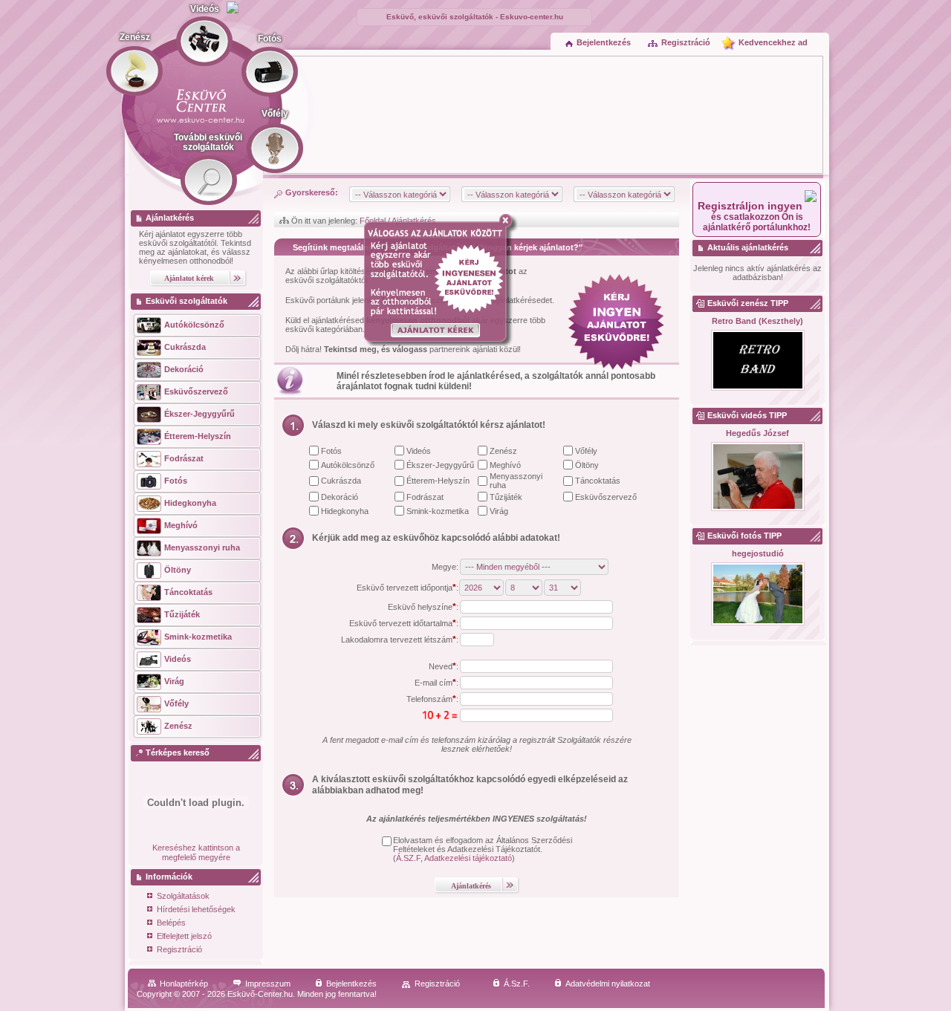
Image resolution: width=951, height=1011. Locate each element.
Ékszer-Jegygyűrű (440, 465)
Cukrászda (341, 480)
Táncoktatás (597, 480)
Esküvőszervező (606, 497)
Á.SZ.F (408, 858)
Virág (499, 511)
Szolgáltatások (183, 895)
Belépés (171, 922)
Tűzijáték (506, 497)
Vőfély (586, 450)
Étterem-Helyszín (438, 480)
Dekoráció (339, 497)
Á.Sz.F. (517, 983)
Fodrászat (425, 497)
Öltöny (587, 465)
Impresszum (268, 983)
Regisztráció (685, 42)
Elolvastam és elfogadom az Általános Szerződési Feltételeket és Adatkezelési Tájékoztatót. (482, 845)
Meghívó (505, 465)
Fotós (331, 450)
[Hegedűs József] (757, 477)
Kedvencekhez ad (773, 42)
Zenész (503, 450)
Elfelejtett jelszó (184, 936)
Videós (418, 450)
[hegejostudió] (757, 594)
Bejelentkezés (604, 42)
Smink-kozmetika (437, 511)
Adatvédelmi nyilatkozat (607, 983)
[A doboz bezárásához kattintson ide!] (508, 220)
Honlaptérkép (184, 983)
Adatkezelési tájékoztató (468, 858)
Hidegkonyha (345, 511)
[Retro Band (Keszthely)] (757, 361)
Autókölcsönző (347, 465)
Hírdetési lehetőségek (196, 909)
